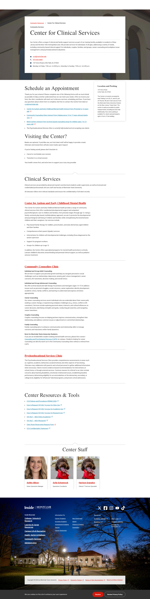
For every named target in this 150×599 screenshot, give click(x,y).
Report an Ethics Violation (115, 580)
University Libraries (117, 522)
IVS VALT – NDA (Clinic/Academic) (39, 417)
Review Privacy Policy (114, 594)
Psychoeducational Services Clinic (43, 355)
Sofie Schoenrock (60, 483)
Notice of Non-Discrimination (94, 580)
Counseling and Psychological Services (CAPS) (41, 339)
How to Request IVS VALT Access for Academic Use (45, 409)
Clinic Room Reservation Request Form (40, 424)
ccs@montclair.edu (39, 56)
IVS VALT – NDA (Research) (36, 421)
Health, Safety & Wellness (35, 535)
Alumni (74, 521)
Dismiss (98, 594)
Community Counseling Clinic (42, 266)
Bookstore (97, 522)
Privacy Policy (62, 580)
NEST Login (115, 519)
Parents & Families (78, 524)
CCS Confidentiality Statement (37, 428)
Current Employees (61, 530)
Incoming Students (61, 521)
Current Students (60, 518)
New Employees (77, 518)
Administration (31, 543)
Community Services (33, 539)
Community (75, 527)
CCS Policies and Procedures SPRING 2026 (42, 401)
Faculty (57, 527)
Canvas (96, 525)
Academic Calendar (100, 519)
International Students (62, 524)
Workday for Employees (115, 525)
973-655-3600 (38, 60)
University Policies (76, 580)
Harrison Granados (87, 483)
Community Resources (37, 23)
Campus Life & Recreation (35, 531)
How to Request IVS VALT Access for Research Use (45, 413)
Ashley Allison (33, 483)
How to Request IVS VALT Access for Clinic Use (43, 405)
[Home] (38, 507)
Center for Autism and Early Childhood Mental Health (55, 203)
